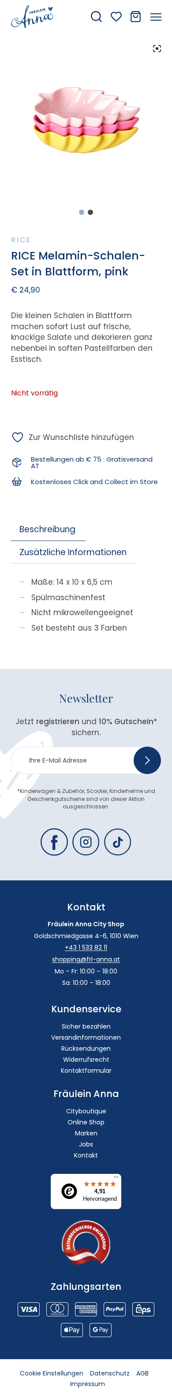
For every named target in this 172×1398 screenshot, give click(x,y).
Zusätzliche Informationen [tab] (73, 552)
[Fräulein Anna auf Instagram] (86, 842)
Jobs (86, 1144)
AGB (142, 1373)
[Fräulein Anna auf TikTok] (117, 842)
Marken (86, 1133)
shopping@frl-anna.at (86, 959)
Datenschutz (110, 1373)
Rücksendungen (86, 1048)
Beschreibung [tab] (47, 529)
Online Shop (86, 1122)
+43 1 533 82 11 (86, 947)
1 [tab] (81, 212)
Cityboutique (86, 1111)
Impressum (87, 1383)
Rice (21, 240)
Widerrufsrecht (86, 1059)
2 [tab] (90, 212)
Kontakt (86, 1155)
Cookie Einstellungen (51, 1373)
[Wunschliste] (116, 16)
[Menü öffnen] (155, 16)
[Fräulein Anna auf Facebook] (54, 842)
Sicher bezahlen (86, 1026)
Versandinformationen (86, 1037)
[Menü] (116, 1179)
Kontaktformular (86, 1070)
